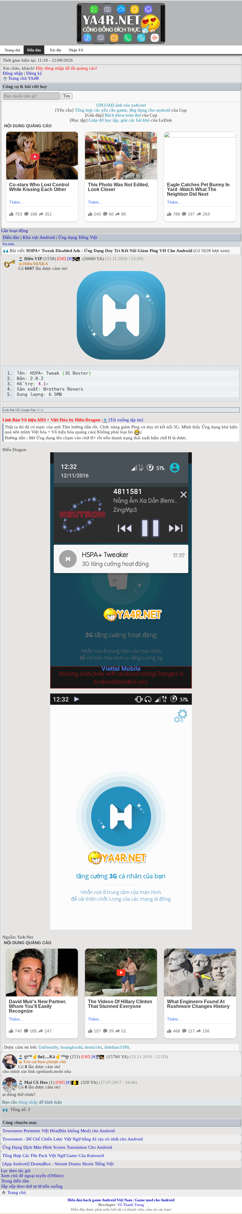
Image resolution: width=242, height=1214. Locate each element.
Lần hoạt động (14, 230)
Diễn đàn (11, 237)
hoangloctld (71, 1047)
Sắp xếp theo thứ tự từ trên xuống (32, 1186)
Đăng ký (34, 73)
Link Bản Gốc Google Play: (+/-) (23, 410)
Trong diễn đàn (15, 1181)
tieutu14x (93, 1047)
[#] (70, 258)
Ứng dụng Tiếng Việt (77, 237)
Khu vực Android (39, 237)
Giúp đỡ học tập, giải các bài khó (119, 120)
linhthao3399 (116, 1047)
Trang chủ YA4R (23, 78)
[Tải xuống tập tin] (126, 419)
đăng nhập (28, 1102)
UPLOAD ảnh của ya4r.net (121, 105)
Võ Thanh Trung (130, 1204)
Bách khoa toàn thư (123, 115)
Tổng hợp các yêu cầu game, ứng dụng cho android (122, 110)
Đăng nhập (13, 73)
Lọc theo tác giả (15, 1170)
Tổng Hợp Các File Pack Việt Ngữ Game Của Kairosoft (53, 1155)
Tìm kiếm (8, 244)
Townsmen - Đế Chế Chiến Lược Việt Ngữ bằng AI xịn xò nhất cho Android (72, 1139)
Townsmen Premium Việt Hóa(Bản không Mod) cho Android (58, 1130)
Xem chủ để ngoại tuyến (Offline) (32, 1175)
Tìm (66, 96)
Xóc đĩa (55, 50)
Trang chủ (12, 50)
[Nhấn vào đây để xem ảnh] (121, 315)
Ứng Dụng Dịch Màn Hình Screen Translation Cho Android (57, 1147)
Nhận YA (76, 50)
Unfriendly (48, 1047)
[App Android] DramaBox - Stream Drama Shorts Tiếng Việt (58, 1163)
